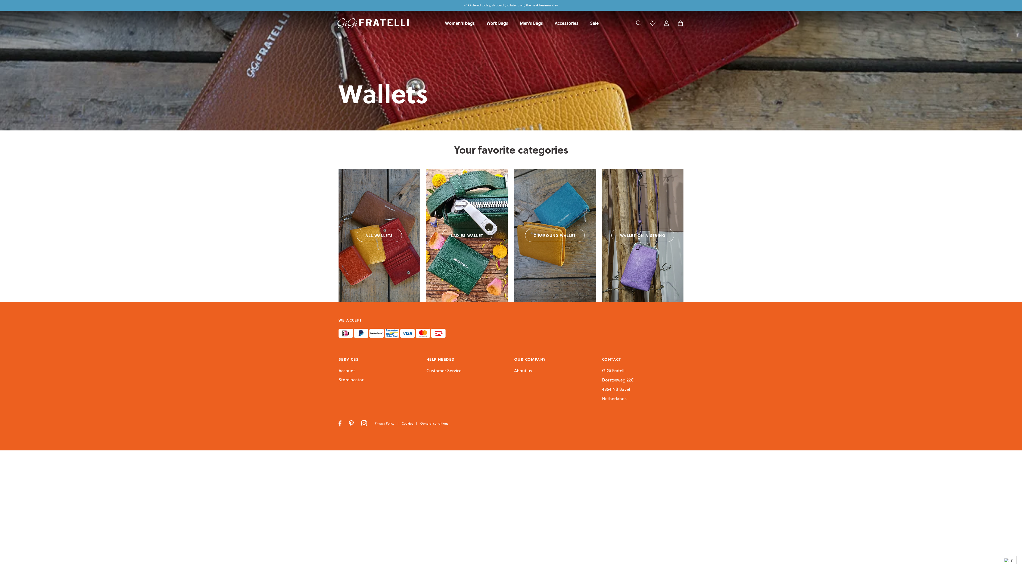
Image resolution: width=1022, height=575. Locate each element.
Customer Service (443, 370)
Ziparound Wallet (555, 235)
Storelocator (351, 380)
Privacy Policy (385, 423)
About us (523, 370)
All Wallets (379, 235)
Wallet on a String (642, 235)
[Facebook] (341, 423)
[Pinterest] (352, 423)
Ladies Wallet (467, 235)
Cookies (408, 423)
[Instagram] (364, 423)
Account (347, 370)
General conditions (434, 423)
